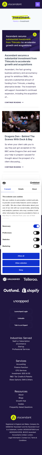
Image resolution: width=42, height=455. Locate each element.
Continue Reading (14, 102)
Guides (21, 404)
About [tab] (34, 189)
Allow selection (21, 263)
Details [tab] (21, 189)
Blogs (21, 398)
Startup (21, 346)
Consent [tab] (7, 189)
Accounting (21, 364)
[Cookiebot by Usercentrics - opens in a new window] (30, 183)
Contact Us (26, 438)
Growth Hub (21, 401)
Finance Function (21, 367)
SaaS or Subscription (21, 341)
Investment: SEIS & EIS (21, 373)
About (21, 395)
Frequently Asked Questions (21, 407)
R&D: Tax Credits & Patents (21, 376)
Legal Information (14, 438)
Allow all (21, 256)
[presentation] (21, 40)
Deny (21, 270)
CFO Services (21, 370)
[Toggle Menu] (37, 4)
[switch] (36, 233)
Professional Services (21, 349)
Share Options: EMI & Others (21, 380)
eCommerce (21, 344)
